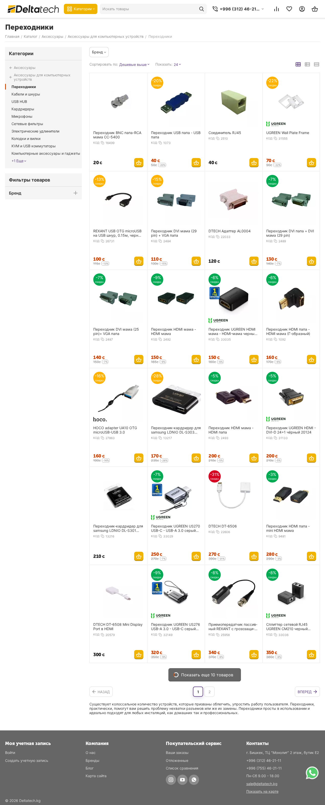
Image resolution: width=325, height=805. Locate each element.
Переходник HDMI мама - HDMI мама (173, 331)
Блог (90, 768)
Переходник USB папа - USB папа (176, 134)
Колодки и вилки (25, 138)
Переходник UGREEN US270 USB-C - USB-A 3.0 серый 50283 (175, 528)
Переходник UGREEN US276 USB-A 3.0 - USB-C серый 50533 (175, 626)
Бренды (92, 760)
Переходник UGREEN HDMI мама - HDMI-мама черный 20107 (232, 331)
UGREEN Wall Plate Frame (287, 132)
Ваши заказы (177, 752)
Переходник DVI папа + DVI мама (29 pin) (290, 233)
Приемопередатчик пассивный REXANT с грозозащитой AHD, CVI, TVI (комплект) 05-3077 (232, 626)
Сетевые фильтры (27, 124)
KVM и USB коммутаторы (33, 146)
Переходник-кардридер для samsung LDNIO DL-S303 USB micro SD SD (176, 430)
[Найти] (201, 9)
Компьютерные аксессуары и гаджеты (45, 153)
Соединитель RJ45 (224, 132)
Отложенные (177, 760)
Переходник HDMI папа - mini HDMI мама (288, 528)
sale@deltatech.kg (261, 784)
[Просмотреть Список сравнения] (276, 9)
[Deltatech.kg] (33, 9)
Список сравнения (182, 768)
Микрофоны (21, 116)
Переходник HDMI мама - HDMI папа (230, 430)
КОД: (96, 143)
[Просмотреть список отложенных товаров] (289, 9)
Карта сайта (96, 776)
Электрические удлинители (35, 131)
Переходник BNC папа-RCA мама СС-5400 (117, 134)
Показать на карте (262, 791)
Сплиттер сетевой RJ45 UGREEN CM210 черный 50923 (287, 626)
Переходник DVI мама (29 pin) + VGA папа (174, 233)
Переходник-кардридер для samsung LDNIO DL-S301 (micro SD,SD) (118, 528)
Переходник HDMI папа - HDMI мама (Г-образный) (288, 331)
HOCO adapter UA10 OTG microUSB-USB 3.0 (115, 430)
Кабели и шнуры (25, 94)
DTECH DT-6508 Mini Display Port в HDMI (118, 626)
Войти (10, 752)
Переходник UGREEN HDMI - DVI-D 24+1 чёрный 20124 (291, 430)
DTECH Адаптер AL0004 (229, 231)
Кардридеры (22, 109)
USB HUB (19, 101)
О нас (91, 752)
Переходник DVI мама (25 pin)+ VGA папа (116, 331)
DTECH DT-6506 (222, 526)
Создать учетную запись (26, 760)
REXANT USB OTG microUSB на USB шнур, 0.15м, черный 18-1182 (118, 233)
